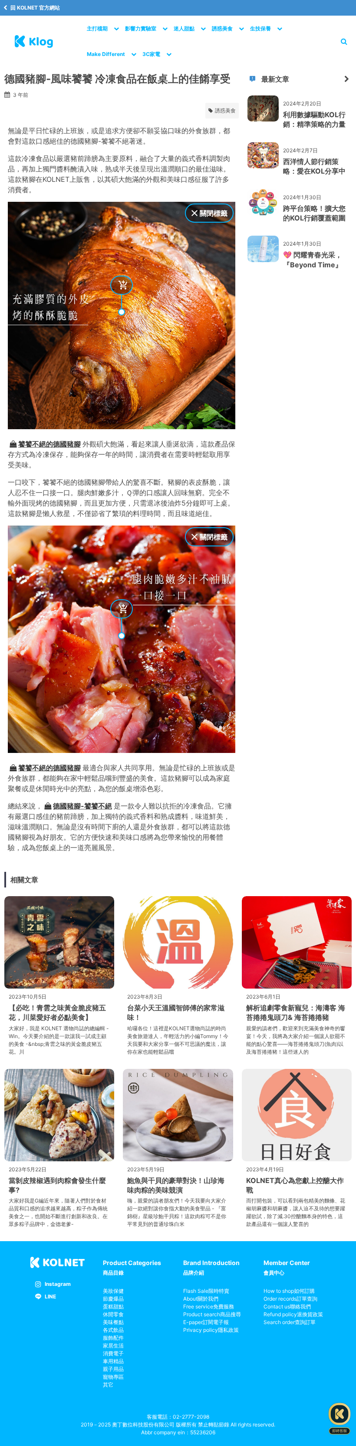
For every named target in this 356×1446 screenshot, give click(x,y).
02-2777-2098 (191, 1416)
